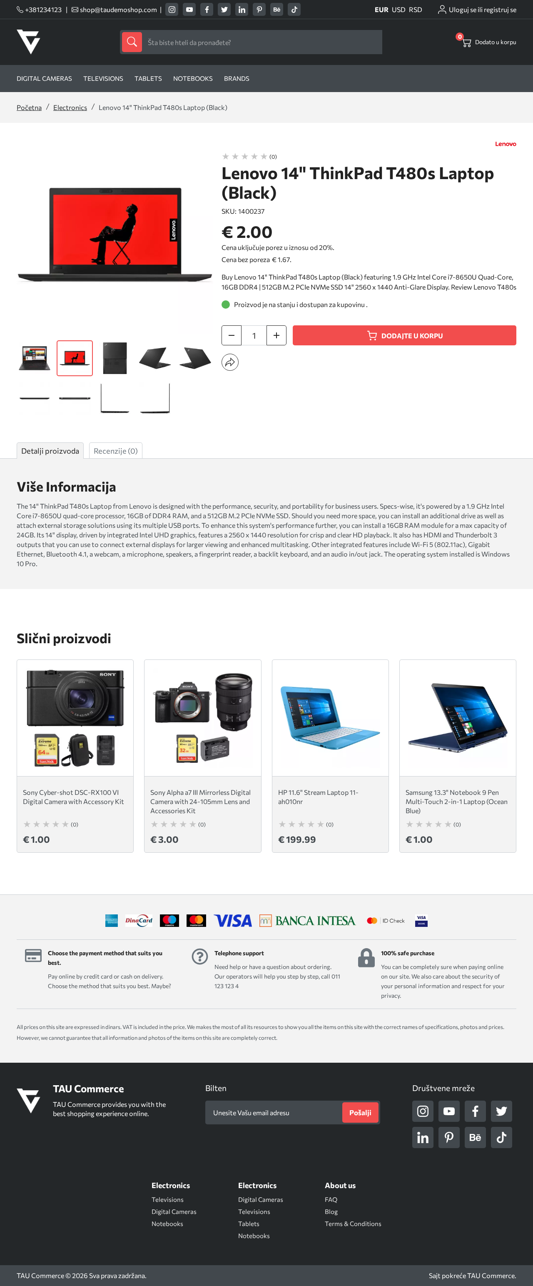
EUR (382, 9)
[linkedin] (241, 9)
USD (399, 9)
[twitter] (224, 9)
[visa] (421, 920)
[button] (230, 362)
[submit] (132, 42)
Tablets (148, 78)
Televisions (103, 78)
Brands (236, 78)
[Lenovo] (506, 143)
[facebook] (206, 9)
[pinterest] (259, 9)
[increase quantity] (276, 335)
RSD (415, 9)
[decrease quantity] (232, 335)
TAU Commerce (491, 1275)
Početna (29, 107)
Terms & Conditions (353, 1223)
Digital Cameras (44, 78)
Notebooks (193, 78)
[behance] (276, 9)
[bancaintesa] (307, 920)
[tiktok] (294, 9)
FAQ (331, 1199)
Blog (331, 1211)
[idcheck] (386, 920)
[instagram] (171, 9)
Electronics (70, 107)
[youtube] (189, 9)
